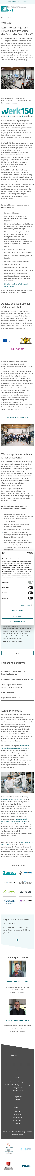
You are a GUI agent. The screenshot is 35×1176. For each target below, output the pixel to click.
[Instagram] (6, 1064)
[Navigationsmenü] (32, 9)
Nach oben (14, 1055)
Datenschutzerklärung (18, 1132)
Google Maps (18, 1096)
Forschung (17, 1114)
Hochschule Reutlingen (17, 1)
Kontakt (17, 1099)
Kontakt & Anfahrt (17, 1135)
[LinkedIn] (21, 1064)
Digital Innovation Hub (10, 698)
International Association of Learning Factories (13, 672)
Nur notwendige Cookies (17, 621)
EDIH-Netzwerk (7, 692)
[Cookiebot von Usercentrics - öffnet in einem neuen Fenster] (25, 553)
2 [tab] (18, 653)
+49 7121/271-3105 (17, 1028)
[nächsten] (32, 653)
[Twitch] (28, 1064)
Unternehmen (17, 1117)
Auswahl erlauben (17, 616)
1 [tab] (16, 653)
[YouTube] (17, 1070)
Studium (17, 1111)
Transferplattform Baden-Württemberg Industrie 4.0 (12, 686)
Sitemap (29, 1132)
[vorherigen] (3, 653)
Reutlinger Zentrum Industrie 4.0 (15, 679)
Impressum (6, 1132)
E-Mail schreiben (17, 992)
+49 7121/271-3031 (17, 990)
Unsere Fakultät (17, 1120)
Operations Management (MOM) (12, 799)
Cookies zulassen (17, 610)
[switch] (30, 587)
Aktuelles (17, 1123)
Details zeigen (25, 605)
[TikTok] (13, 1064)
